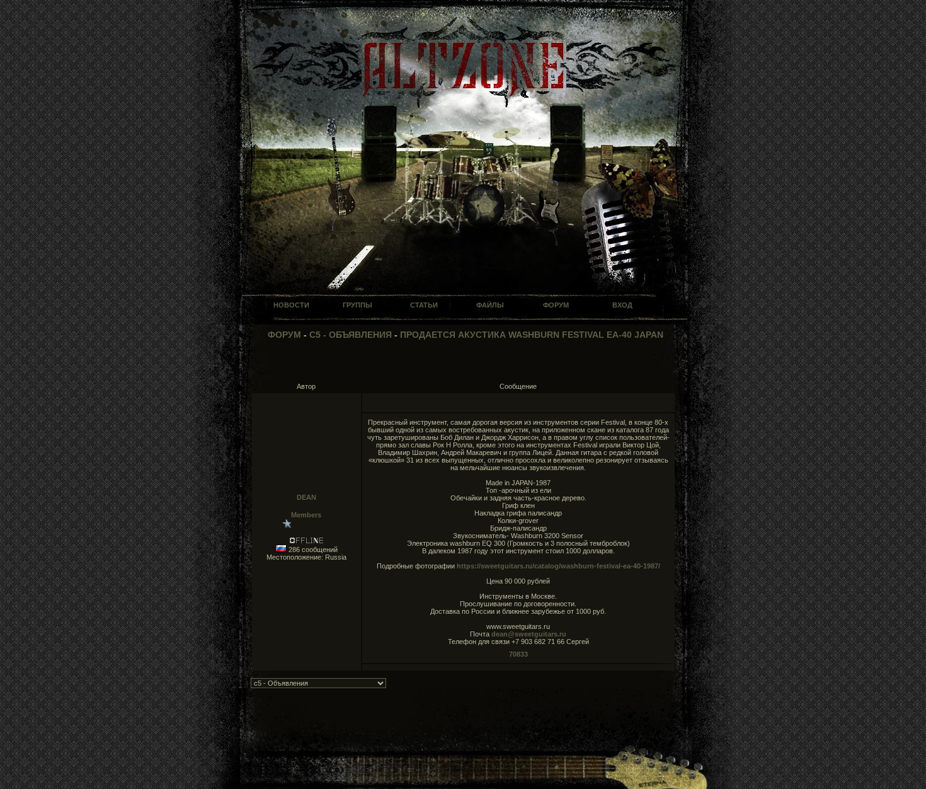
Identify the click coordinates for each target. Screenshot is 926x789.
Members (306, 515)
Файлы (490, 305)
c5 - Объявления (350, 335)
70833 (518, 654)
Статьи (424, 305)
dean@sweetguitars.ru (528, 634)
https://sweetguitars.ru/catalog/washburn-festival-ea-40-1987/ (558, 566)
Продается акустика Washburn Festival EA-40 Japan (531, 335)
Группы (357, 305)
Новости (291, 305)
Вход (622, 305)
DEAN (306, 497)
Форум (556, 305)
